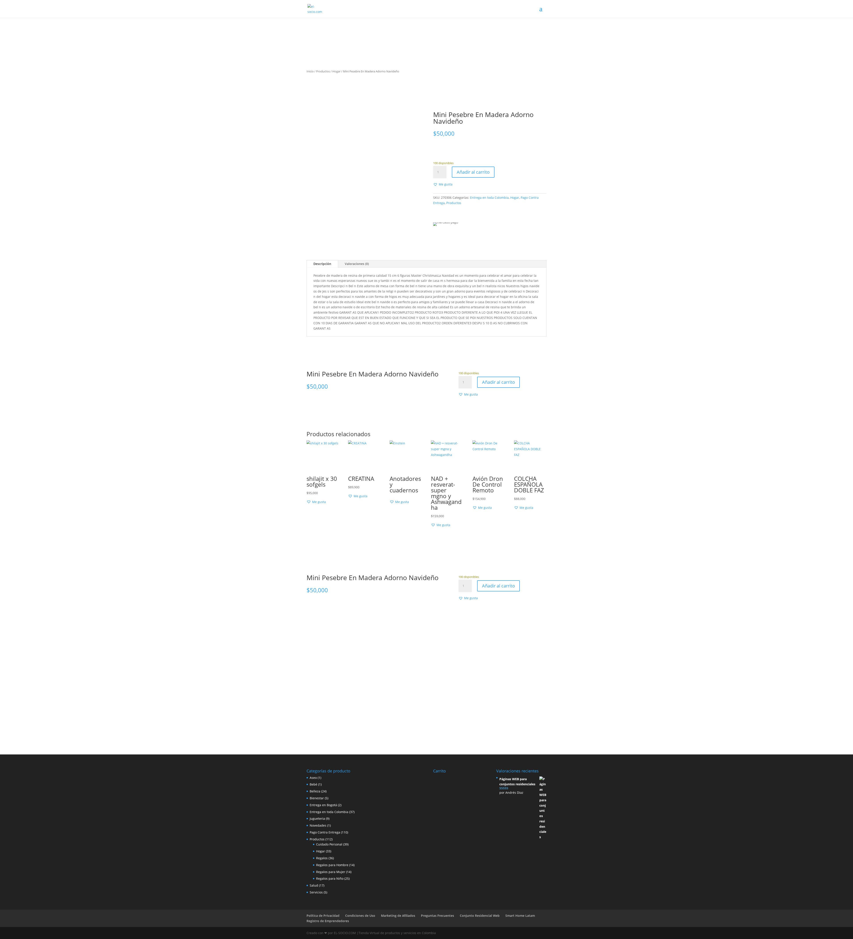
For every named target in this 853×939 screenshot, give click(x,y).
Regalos (322, 858)
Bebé (313, 784)
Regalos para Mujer (330, 872)
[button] (442, 184)
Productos (323, 71)
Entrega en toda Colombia (489, 197)
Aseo (313, 778)
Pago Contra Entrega (325, 832)
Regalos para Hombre (332, 865)
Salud (314, 885)
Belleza (315, 791)
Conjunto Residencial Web (480, 915)
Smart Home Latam (520, 915)
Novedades (318, 825)
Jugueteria (317, 818)
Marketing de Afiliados (398, 915)
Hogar (336, 71)
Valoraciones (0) (357, 264)
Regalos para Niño (329, 878)
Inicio (310, 71)
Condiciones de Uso (360, 915)
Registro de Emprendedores (328, 921)
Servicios (316, 892)
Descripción (322, 264)
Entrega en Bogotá (323, 805)
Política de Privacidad (323, 915)
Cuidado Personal (329, 844)
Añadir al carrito (473, 172)
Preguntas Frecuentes (437, 915)
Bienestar (317, 798)
